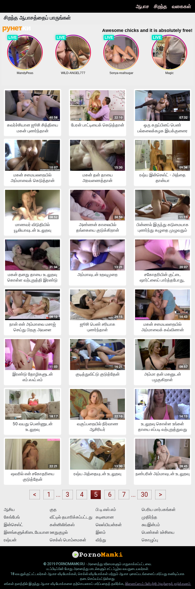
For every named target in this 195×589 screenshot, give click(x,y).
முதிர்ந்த (149, 517)
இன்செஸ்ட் (13, 524)
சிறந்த (160, 6)
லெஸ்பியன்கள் (109, 524)
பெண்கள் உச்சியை (158, 532)
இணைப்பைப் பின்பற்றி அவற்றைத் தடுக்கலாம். (158, 584)
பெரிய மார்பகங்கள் (159, 509)
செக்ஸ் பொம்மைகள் (68, 539)
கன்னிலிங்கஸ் (62, 524)
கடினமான (105, 517)
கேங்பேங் (12, 517)
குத (53, 509)
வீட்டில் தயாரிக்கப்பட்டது (71, 517)
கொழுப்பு (150, 539)
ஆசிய (9, 509)
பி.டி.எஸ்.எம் (106, 509)
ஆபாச (142, 6)
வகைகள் (181, 6)
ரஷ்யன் (10, 539)
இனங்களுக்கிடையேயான (26, 532)
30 (144, 494)
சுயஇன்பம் (151, 524)
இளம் (101, 532)
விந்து (101, 539)
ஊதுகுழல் (59, 532)
